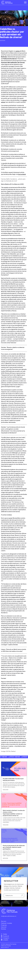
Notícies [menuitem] (3, 929)
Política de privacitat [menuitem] (6, 945)
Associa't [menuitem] (3, 927)
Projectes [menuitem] (4, 925)
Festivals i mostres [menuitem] (6, 923)
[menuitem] (14, 934)
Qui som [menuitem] (3, 921)
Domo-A (7, 947)
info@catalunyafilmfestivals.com (8, 916)
